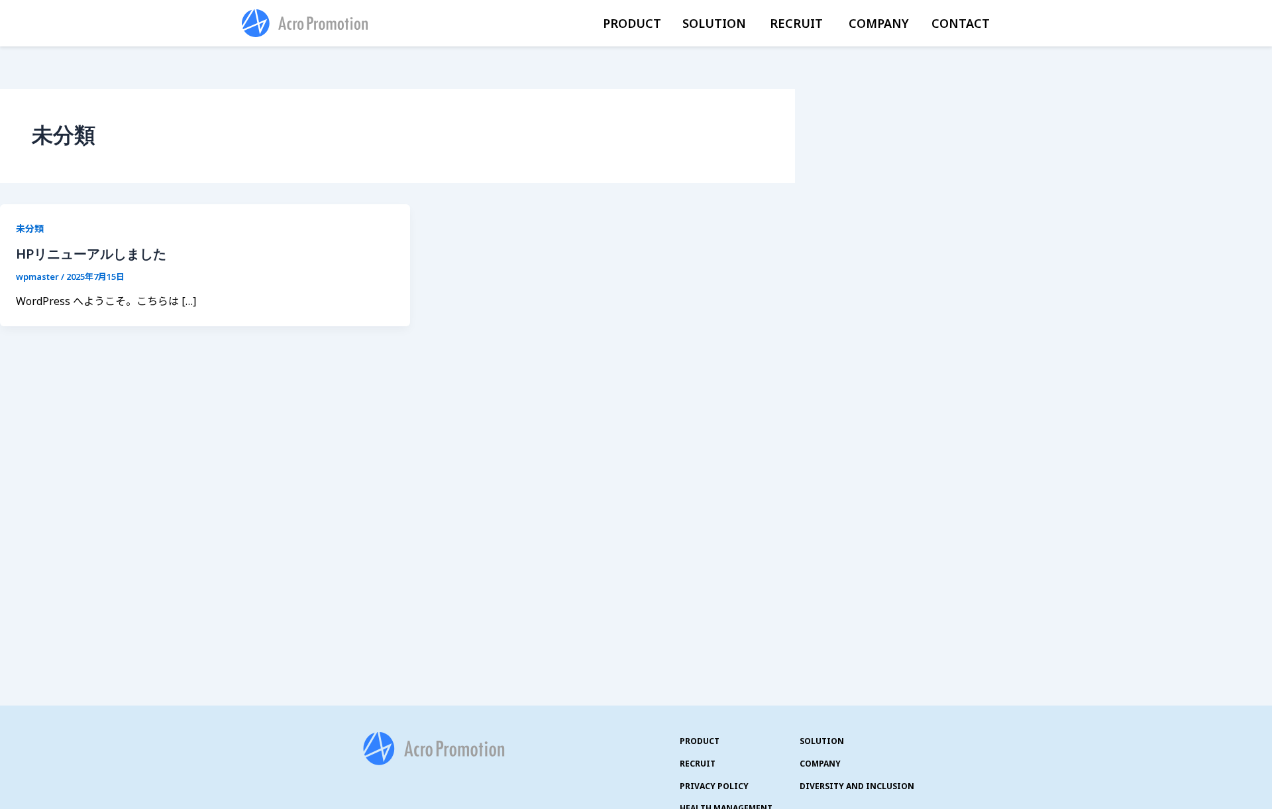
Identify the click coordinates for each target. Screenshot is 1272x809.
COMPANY (879, 23)
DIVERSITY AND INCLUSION (857, 786)
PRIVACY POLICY (714, 786)
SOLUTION (714, 23)
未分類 (30, 228)
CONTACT (960, 23)
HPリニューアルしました (91, 254)
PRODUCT (632, 23)
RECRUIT (796, 23)
